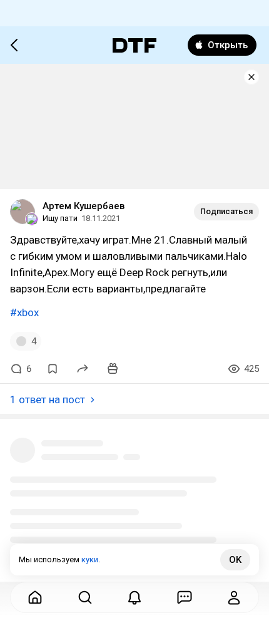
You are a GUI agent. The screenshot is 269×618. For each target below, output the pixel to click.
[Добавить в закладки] (52, 369)
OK (235, 559)
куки (89, 559)
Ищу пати (60, 218)
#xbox (24, 312)
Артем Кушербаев (83, 206)
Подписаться (226, 211)
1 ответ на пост (47, 399)
